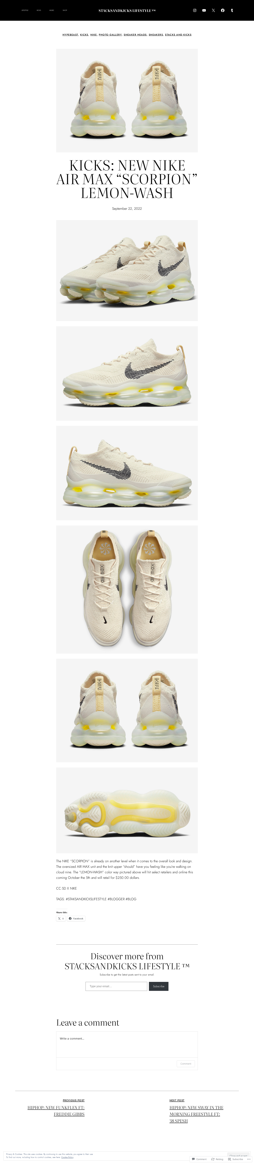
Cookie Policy (67, 1157)
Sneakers (156, 34)
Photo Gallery (110, 34)
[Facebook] (223, 10)
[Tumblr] (232, 10)
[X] (213, 10)
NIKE (93, 34)
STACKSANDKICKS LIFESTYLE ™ (127, 10)
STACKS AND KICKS (178, 34)
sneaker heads (135, 34)
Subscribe (158, 986)
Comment (185, 1063)
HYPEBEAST (70, 34)
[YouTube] (204, 10)
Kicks (84, 34)
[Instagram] (195, 10)
